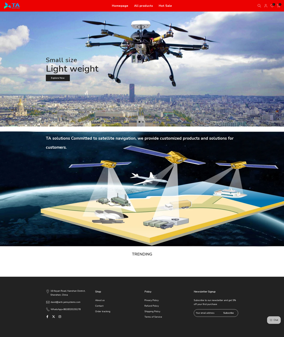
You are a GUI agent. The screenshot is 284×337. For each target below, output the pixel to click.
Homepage (120, 6)
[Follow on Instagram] (59, 317)
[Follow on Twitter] (53, 317)
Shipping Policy (152, 311)
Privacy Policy (151, 300)
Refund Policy (151, 305)
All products (143, 6)
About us (100, 300)
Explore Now (254, 42)
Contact (99, 305)
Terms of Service (153, 316)
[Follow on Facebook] (47, 317)
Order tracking (102, 311)
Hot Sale (165, 6)
